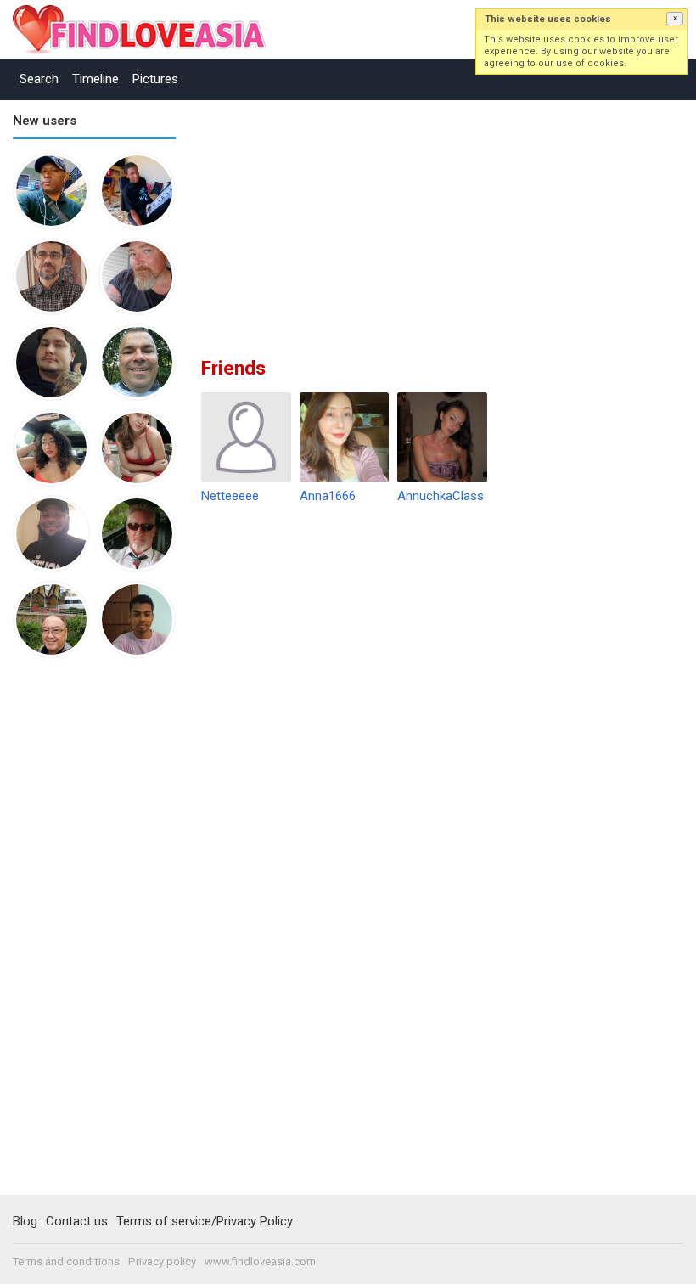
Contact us (77, 1221)
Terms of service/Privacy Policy (204, 1221)
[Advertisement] (81, 934)
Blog (25, 1221)
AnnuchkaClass (440, 496)
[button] (674, 18)
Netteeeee (230, 496)
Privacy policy (162, 1261)
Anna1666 (328, 496)
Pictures (155, 79)
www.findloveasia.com (260, 1261)
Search (39, 79)
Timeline (95, 79)
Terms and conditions (66, 1261)
